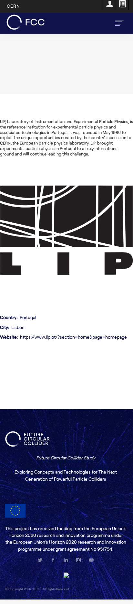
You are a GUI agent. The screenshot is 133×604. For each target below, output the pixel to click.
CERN (13, 6)
